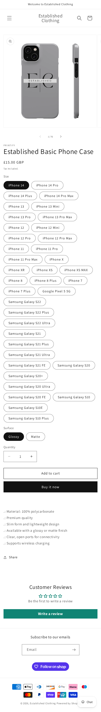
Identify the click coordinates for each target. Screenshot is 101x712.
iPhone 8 (15, 280)
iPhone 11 (16, 249)
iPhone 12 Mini (47, 227)
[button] (9, 18)
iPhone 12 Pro (19, 238)
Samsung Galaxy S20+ (25, 376)
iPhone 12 (16, 227)
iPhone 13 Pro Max (57, 217)
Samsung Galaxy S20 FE (27, 397)
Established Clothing (43, 703)
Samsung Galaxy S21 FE (27, 365)
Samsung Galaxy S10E (25, 408)
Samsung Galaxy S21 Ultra (29, 355)
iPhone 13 (16, 206)
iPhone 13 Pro (19, 217)
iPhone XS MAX (76, 270)
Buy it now (50, 487)
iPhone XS (45, 270)
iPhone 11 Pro (47, 249)
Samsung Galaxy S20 (74, 365)
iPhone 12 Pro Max (57, 238)
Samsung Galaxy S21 (24, 333)
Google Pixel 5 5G (57, 291)
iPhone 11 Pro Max (23, 259)
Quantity (9, 447)
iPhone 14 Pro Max (59, 196)
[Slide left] (40, 136)
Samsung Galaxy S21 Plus (28, 344)
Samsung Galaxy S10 (74, 397)
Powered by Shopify (69, 703)
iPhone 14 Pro (47, 185)
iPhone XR (16, 270)
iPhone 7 (75, 280)
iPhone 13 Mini (47, 206)
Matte (35, 436)
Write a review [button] (50, 613)
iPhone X (57, 259)
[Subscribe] (74, 649)
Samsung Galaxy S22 (24, 302)
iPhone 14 (16, 185)
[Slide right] (61, 136)
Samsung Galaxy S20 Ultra (29, 386)
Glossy (13, 436)
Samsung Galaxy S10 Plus (28, 418)
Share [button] (13, 557)
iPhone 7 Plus (19, 291)
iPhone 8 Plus (46, 280)
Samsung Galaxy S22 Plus (28, 312)
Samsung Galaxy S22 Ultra (29, 323)
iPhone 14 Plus (20, 196)
